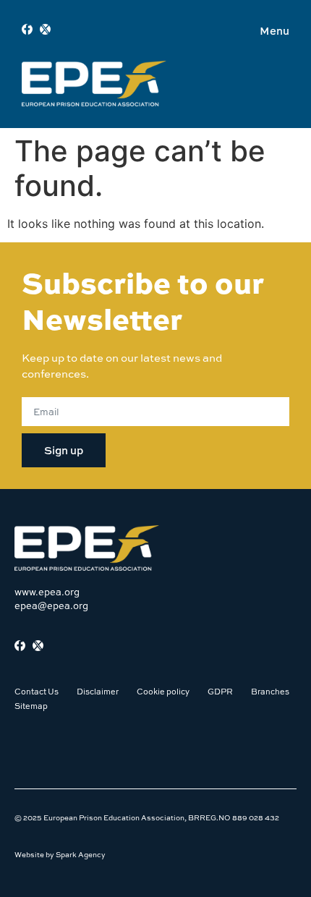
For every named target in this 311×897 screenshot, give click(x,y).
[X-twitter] (45, 29)
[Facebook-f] (27, 29)
